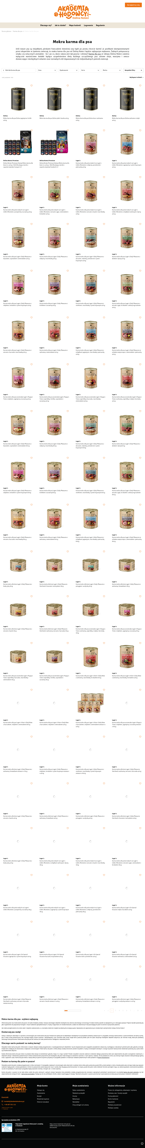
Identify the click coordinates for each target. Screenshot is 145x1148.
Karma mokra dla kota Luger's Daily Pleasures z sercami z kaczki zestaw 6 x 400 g (54, 1000)
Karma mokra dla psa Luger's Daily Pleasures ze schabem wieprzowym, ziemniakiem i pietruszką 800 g (127, 539)
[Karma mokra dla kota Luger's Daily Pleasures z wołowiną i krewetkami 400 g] (54, 797)
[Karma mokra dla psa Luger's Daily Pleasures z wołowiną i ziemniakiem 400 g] (54, 331)
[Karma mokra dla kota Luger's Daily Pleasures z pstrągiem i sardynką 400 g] (91, 797)
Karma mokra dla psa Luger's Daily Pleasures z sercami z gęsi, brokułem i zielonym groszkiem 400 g (126, 305)
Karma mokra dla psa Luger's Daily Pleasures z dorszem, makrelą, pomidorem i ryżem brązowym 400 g (90, 258)
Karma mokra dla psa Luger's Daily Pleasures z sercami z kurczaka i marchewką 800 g (17, 538)
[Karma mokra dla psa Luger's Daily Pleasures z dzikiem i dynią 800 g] (127, 424)
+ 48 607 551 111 (10, 1104)
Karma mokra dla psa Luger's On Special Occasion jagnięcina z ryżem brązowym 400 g (17, 955)
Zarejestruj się (133, 5)
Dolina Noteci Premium (11, 160)
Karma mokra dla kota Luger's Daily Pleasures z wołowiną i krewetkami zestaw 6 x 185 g (17, 770)
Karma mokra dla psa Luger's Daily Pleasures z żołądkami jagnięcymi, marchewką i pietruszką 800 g (90, 539)
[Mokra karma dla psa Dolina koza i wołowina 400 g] (91, 99)
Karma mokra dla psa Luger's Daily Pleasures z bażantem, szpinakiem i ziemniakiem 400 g (17, 257)
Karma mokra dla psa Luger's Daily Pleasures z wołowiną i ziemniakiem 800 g (54, 538)
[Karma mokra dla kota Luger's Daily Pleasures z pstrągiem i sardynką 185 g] (91, 565)
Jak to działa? (60, 25)
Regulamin (100, 25)
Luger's (78, 160)
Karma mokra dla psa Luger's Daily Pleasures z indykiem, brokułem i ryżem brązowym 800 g (17, 491)
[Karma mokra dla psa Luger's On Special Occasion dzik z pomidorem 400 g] (91, 935)
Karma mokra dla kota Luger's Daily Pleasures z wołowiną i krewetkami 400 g (54, 817)
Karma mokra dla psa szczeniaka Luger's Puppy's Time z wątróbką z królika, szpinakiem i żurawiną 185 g (54, 678)
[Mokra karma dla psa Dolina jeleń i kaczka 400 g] (54, 99)
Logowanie (88, 25)
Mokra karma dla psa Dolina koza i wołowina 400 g (89, 119)
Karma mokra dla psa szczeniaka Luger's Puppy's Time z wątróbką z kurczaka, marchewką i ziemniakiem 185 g (18, 678)
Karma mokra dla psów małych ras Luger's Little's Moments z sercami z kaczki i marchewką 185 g (90, 863)
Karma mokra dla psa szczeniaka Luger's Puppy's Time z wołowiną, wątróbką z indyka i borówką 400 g (127, 399)
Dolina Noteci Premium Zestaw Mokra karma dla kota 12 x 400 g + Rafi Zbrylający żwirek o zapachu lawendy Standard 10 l (54, 165)
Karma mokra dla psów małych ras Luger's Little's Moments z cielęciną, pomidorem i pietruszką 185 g (88, 909)
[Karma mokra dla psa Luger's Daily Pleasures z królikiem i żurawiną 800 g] (54, 471)
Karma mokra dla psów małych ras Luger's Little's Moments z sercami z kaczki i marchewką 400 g (90, 212)
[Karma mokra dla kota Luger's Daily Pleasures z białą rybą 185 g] (18, 565)
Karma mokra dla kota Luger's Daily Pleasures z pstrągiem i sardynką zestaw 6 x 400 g (126, 1000)
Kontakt (5, 1097)
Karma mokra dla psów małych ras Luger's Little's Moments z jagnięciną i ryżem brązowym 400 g (126, 165)
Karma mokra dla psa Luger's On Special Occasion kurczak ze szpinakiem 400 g (52, 955)
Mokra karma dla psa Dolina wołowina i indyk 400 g (126, 119)
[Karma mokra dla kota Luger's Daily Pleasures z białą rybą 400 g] (18, 841)
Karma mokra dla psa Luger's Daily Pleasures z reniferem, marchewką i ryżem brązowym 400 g (90, 304)
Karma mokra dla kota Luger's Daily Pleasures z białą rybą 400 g (17, 862)
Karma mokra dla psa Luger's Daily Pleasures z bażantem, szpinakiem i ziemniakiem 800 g (17, 445)
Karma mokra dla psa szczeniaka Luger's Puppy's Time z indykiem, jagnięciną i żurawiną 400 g (18, 398)
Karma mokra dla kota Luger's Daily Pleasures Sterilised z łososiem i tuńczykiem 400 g (126, 817)
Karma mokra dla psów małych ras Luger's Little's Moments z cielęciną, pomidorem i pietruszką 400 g (88, 165)
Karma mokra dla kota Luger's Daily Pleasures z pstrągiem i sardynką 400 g (90, 817)
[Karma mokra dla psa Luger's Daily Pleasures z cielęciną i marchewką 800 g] (54, 424)
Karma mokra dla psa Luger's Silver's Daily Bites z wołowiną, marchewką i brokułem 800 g (90, 677)
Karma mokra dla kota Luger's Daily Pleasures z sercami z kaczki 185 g (17, 630)
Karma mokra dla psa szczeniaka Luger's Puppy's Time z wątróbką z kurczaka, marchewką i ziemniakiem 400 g (90, 399)
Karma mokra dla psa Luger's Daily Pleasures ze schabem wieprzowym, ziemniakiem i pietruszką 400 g (127, 352)
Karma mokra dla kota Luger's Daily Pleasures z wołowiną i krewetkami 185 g (126, 585)
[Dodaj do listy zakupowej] (31, 85)
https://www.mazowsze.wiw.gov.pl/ (60, 1124)
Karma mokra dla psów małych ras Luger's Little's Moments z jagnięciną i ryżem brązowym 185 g (54, 909)
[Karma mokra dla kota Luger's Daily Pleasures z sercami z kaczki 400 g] (18, 797)
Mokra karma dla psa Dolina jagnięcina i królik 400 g (17, 119)
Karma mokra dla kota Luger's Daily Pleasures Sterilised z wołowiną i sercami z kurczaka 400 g (126, 770)
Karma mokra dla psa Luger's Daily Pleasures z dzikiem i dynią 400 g (126, 257)
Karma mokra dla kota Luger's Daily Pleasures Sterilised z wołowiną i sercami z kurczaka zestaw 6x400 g (17, 1001)
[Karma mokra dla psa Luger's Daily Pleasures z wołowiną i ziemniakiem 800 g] (54, 518)
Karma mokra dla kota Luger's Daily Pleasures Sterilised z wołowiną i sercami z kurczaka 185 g (54, 630)
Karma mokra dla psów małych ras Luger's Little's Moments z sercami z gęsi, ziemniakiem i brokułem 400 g (54, 212)
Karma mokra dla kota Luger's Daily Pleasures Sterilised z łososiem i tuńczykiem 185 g (53, 585)
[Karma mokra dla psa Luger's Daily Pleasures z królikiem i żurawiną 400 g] (54, 284)
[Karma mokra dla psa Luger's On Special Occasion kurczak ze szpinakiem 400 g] (54, 935)
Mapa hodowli (75, 25)
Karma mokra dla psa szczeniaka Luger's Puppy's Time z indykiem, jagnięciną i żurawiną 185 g (127, 630)
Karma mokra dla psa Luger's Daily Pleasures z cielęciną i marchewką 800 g (54, 445)
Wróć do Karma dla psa (12, 70)
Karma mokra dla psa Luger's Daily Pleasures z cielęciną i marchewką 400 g (54, 257)
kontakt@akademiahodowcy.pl (14, 1101)
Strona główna (6, 31)
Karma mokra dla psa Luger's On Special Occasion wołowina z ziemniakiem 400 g (124, 955)
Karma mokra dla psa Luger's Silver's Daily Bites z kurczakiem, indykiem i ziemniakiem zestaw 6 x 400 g (90, 724)
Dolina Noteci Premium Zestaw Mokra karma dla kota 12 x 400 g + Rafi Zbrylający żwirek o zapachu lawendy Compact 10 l (18, 165)
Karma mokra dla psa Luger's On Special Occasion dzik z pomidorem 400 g (88, 955)
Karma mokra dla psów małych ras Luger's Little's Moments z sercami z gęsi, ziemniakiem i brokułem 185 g (126, 863)
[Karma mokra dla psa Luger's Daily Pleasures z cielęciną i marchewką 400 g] (54, 237)
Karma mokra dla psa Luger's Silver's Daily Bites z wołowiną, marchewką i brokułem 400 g (126, 677)
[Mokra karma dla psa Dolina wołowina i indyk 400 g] (127, 99)
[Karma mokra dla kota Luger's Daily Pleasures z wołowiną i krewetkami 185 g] (127, 565)
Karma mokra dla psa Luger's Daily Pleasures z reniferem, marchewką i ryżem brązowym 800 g (90, 491)
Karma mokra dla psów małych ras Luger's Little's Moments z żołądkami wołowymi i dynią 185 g (54, 863)
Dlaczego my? (46, 25)
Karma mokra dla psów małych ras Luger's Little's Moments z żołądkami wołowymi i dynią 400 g (126, 212)
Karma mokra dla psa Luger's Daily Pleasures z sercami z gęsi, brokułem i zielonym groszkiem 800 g (126, 492)
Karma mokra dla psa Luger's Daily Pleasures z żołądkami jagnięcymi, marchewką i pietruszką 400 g (90, 352)
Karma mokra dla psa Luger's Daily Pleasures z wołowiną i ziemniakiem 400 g (54, 351)
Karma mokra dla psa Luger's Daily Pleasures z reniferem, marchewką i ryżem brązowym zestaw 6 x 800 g (90, 771)
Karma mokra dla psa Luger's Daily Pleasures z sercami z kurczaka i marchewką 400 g (17, 351)
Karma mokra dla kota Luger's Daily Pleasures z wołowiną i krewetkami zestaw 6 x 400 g (90, 1000)
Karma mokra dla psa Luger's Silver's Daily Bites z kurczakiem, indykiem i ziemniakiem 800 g (17, 723)
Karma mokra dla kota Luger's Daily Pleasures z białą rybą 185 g (17, 585)
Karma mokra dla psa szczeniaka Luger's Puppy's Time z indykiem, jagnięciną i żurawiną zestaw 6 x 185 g (127, 724)
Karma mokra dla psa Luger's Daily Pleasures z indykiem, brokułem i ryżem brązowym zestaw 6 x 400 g (54, 771)
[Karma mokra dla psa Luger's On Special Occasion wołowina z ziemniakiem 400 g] (127, 935)
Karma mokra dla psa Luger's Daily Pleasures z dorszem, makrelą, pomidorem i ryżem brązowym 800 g (90, 446)
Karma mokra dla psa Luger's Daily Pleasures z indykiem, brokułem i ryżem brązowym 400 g (17, 304)
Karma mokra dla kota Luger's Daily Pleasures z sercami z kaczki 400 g (17, 817)
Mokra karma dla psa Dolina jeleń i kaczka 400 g (54, 118)
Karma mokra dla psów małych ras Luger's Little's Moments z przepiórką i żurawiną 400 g (17, 211)
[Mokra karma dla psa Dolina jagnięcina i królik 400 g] (18, 99)
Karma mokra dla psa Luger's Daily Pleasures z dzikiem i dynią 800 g (126, 445)
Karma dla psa (17, 31)
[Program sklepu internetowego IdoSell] (142, 1143)
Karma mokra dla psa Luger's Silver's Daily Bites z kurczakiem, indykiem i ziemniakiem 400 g (54, 723)
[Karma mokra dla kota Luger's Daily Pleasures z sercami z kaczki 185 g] (18, 610)
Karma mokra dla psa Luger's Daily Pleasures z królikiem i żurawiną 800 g (54, 491)
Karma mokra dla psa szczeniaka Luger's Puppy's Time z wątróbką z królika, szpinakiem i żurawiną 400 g (54, 399)
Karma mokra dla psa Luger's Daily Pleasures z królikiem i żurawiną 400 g (54, 304)
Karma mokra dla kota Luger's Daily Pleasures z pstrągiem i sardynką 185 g (90, 585)
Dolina (5, 116)
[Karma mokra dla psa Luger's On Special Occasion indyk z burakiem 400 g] (127, 888)
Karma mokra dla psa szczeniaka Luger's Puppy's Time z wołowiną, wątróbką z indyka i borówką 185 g (90, 631)
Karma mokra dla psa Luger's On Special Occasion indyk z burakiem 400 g (124, 908)
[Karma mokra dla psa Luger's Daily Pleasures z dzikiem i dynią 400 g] (127, 237)
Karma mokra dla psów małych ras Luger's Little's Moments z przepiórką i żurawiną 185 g (17, 908)
